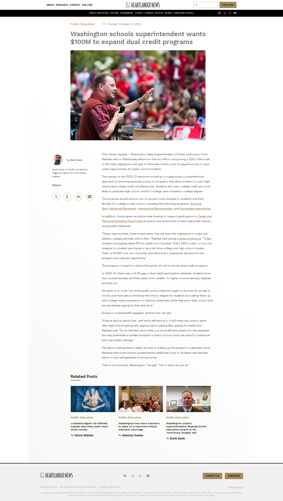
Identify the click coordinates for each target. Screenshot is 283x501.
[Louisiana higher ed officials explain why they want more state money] (93, 399)
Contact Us (212, 476)
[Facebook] (218, 13)
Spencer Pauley (132, 435)
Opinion (149, 13)
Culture (114, 13)
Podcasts (62, 4)
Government (126, 13)
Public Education (98, 13)
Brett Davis (76, 160)
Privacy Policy (236, 487)
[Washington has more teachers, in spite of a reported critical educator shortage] (141, 399)
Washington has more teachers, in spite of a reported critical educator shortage (139, 426)
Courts (139, 13)
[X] (223, 13)
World (168, 13)
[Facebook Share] (67, 197)
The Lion (87, 4)
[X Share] (56, 197)
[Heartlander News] (141, 5)
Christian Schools (184, 13)
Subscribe (228, 5)
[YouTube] (233, 13)
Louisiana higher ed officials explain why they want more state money (89, 426)
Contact (74, 4)
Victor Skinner (84, 435)
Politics (159, 13)
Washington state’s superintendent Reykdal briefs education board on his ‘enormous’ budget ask (186, 428)
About (50, 4)
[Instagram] (228, 13)
